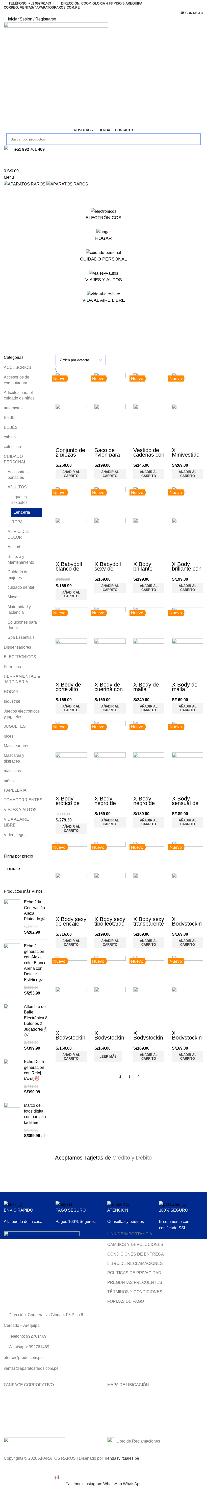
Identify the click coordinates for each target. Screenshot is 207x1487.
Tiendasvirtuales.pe (121, 1458)
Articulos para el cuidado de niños (19, 395)
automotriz (13, 408)
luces (8, 736)
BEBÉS (11, 427)
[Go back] (10, 325)
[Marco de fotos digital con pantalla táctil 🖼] (12, 1121)
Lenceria (21, 512)
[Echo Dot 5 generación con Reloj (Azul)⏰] (12, 1077)
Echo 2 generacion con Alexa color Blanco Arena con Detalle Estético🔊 (35, 963)
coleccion (12, 446)
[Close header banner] (6, 1467)
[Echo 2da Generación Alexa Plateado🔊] (12, 917)
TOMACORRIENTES (23, 800)
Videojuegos (15, 835)
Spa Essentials (21, 637)
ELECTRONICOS (20, 657)
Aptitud (14, 547)
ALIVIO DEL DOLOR (18, 534)
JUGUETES (15, 726)
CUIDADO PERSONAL (15, 459)
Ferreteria (12, 667)
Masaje (14, 597)
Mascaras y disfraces (14, 758)
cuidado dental (21, 587)
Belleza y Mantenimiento (21, 559)
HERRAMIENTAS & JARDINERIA (22, 679)
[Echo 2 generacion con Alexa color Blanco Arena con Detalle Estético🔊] (12, 969)
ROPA (17, 522)
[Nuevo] (71, 388)
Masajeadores (16, 746)
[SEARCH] (195, 139)
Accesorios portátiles (18, 475)
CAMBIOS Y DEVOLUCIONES (135, 1244)
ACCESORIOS (17, 367)
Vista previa (62, 441)
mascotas (12, 771)
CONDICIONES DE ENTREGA (135, 1254)
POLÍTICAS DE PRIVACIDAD (134, 1273)
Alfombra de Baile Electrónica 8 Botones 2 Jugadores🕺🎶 (36, 1020)
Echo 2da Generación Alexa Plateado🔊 (34, 910)
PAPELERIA (15, 790)
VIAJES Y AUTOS (20, 810)
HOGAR (11, 692)
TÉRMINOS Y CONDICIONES (134, 1292)
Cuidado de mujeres (18, 575)
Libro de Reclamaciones (137, 1441)
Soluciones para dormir (22, 625)
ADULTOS (17, 487)
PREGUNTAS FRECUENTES (134, 1282)
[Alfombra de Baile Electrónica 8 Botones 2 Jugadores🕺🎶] (12, 1027)
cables (10, 437)
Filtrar (13, 869)
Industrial (12, 701)
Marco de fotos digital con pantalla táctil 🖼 (35, 1113)
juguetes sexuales (19, 500)
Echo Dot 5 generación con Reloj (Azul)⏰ (34, 1070)
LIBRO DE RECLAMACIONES (135, 1263)
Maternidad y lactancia (19, 610)
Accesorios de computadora (16, 380)
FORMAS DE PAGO (125, 1301)
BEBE (9, 417)
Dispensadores (17, 647)
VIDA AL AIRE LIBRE (16, 822)
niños (9, 780)
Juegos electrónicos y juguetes (22, 714)
